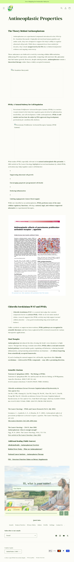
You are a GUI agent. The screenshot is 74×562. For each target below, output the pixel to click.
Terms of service (40, 557)
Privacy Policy (31, 525)
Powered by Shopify (20, 558)
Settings (52, 525)
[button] (4, 8)
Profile (45, 525)
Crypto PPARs (11, 558)
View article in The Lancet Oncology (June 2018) (24, 435)
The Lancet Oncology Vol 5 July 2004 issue (22, 421)
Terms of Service (20, 525)
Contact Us (59, 525)
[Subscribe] (35, 535)
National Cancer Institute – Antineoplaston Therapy (26, 454)
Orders (40, 525)
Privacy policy (30, 557)
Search (11, 525)
